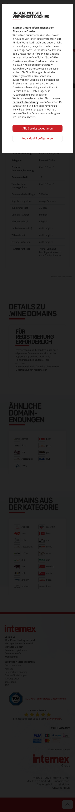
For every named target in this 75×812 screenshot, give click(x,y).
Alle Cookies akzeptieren (37, 128)
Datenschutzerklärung (25, 102)
